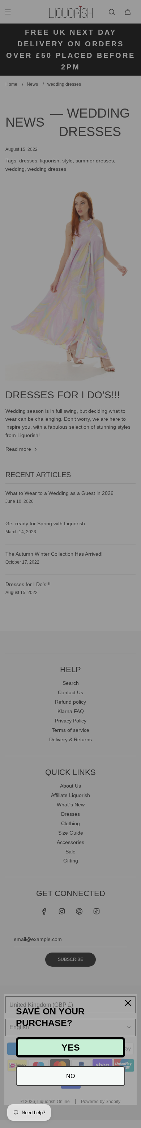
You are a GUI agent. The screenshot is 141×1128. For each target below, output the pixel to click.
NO (70, 1076)
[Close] (128, 1003)
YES (70, 1047)
